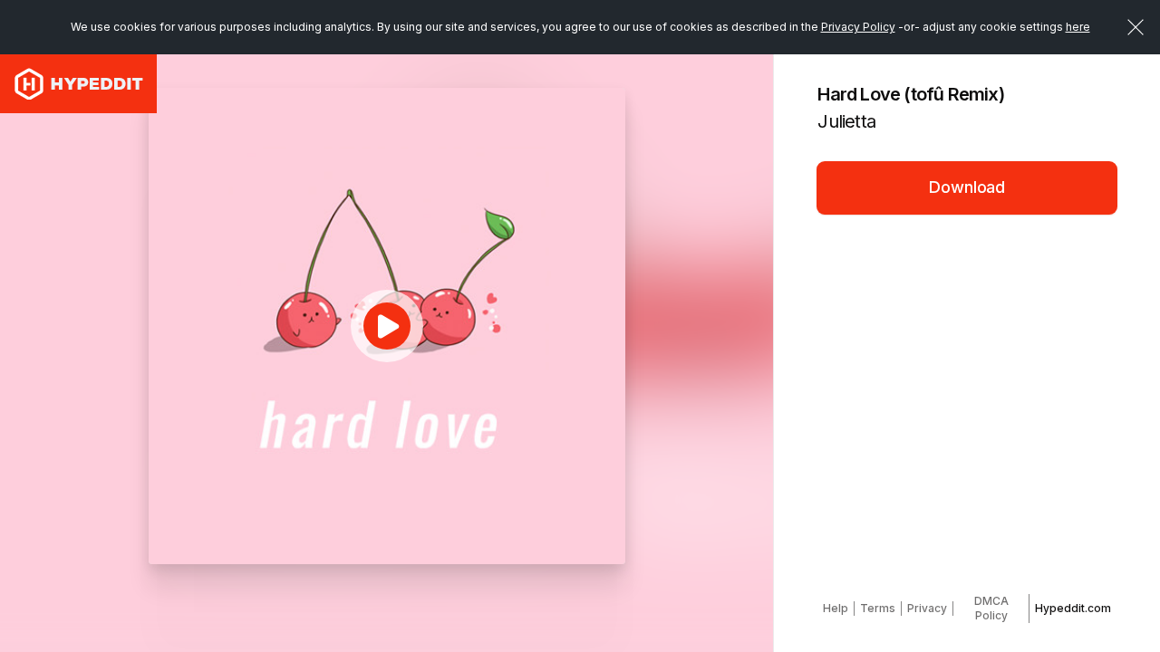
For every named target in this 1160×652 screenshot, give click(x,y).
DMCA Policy (991, 608)
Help (835, 608)
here (1078, 27)
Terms (877, 608)
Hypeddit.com (1073, 608)
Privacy (927, 608)
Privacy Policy (858, 27)
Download (967, 187)
